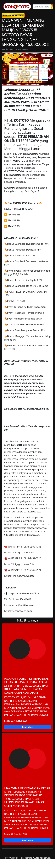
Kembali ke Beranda (13, 15)
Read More (27, 727)
